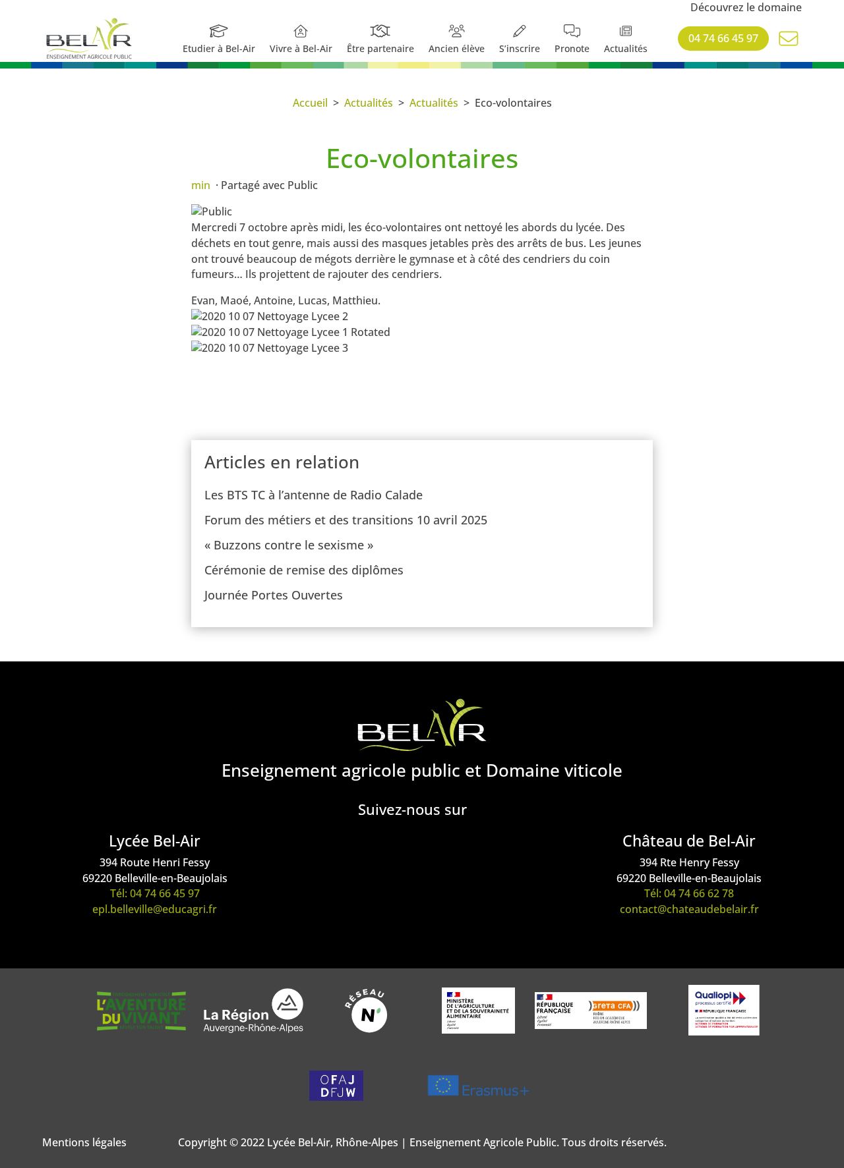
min (200, 185)
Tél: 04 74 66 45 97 (155, 893)
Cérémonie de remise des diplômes (304, 570)
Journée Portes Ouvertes (273, 595)
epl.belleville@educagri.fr (154, 909)
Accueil (310, 103)
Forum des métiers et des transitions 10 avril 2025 (345, 520)
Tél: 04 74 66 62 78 (689, 893)
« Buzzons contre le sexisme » (288, 545)
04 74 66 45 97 (723, 38)
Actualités (368, 103)
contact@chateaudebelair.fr (689, 909)
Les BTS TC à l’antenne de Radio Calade (313, 495)
